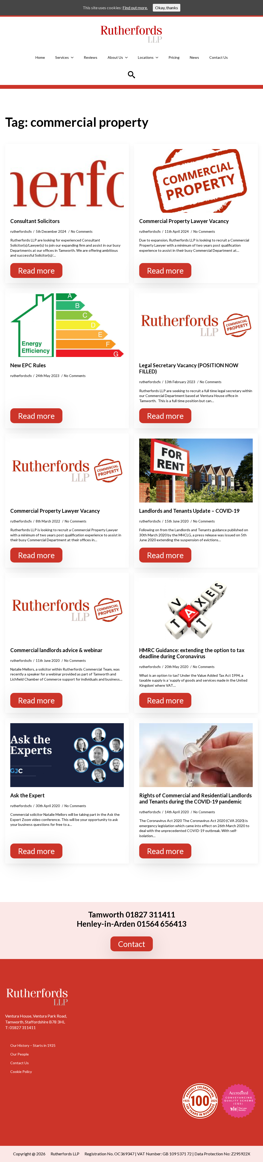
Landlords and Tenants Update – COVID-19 (189, 511)
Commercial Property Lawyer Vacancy (184, 221)
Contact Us (218, 57)
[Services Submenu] (74, 57)
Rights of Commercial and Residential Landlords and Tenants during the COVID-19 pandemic (195, 798)
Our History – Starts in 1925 (32, 1045)
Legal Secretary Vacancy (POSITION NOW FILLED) (188, 368)
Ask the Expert (27, 795)
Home (40, 57)
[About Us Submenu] (128, 57)
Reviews (90, 57)
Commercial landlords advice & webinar (56, 650)
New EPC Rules (28, 365)
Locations (146, 57)
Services (62, 57)
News (194, 57)
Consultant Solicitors (35, 221)
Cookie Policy (21, 1071)
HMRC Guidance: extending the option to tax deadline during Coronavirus (192, 653)
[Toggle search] (131, 75)
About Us (115, 57)
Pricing (174, 57)
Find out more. (135, 7)
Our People (19, 1054)
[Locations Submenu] (158, 57)
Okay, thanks (166, 7)
